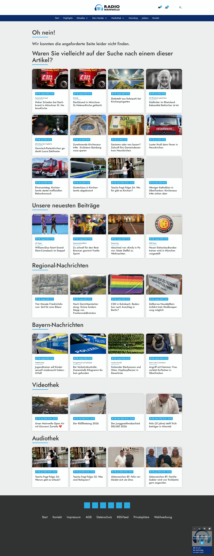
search (180, 7)
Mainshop (133, 18)
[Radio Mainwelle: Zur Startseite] (107, 8)
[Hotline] (59, 7)
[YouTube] (49, 7)
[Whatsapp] (34, 7)
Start (57, 18)
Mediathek (116, 18)
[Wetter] (173, 7)
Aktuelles (81, 18)
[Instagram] (44, 7)
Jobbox (145, 18)
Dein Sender (98, 18)
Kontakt (155, 18)
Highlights (68, 18)
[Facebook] (39, 7)
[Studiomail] (54, 7)
